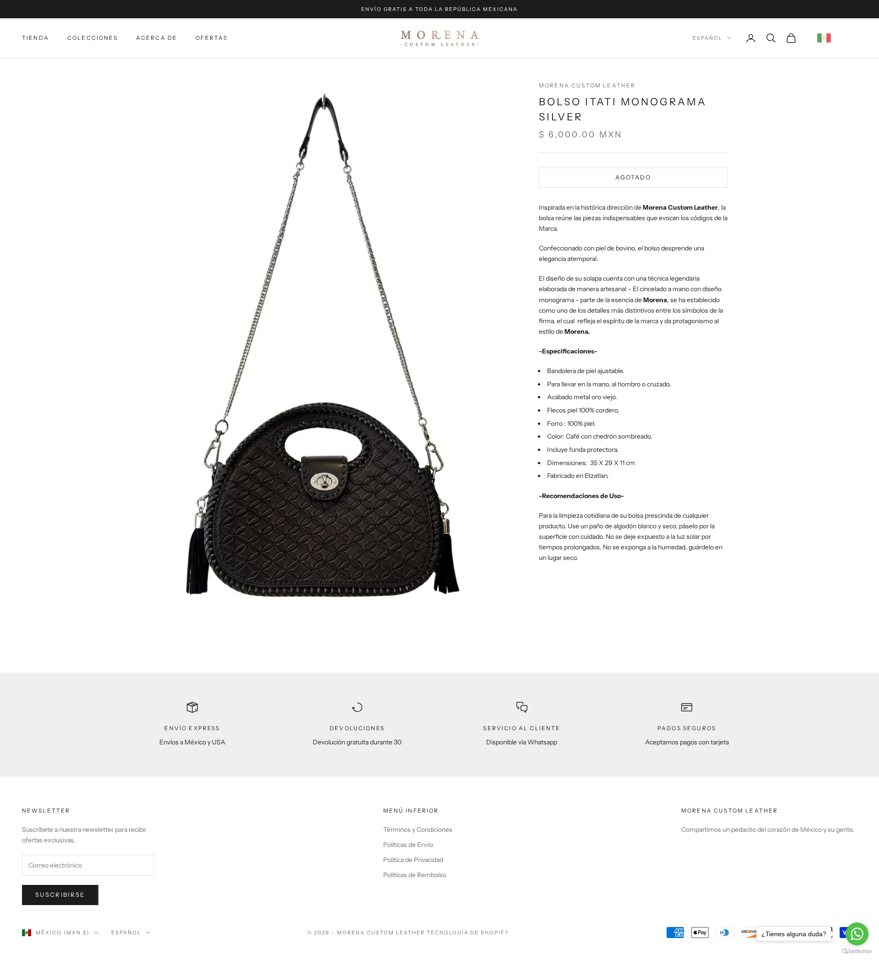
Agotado (633, 177)
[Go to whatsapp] (857, 933)
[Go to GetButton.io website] (857, 951)
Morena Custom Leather (587, 85)
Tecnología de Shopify (468, 932)
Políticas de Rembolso (414, 875)
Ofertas (211, 37)
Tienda (35, 37)
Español (707, 38)
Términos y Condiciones (417, 829)
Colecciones (92, 37)
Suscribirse (60, 894)
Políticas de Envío (408, 845)
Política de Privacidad (413, 860)
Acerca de (156, 37)
